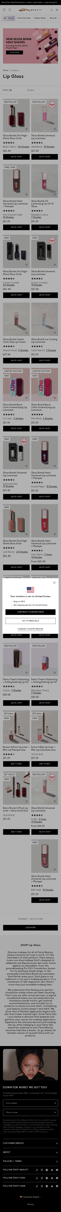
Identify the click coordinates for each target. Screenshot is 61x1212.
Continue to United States (30, 612)
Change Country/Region (30, 629)
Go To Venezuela (30, 621)
